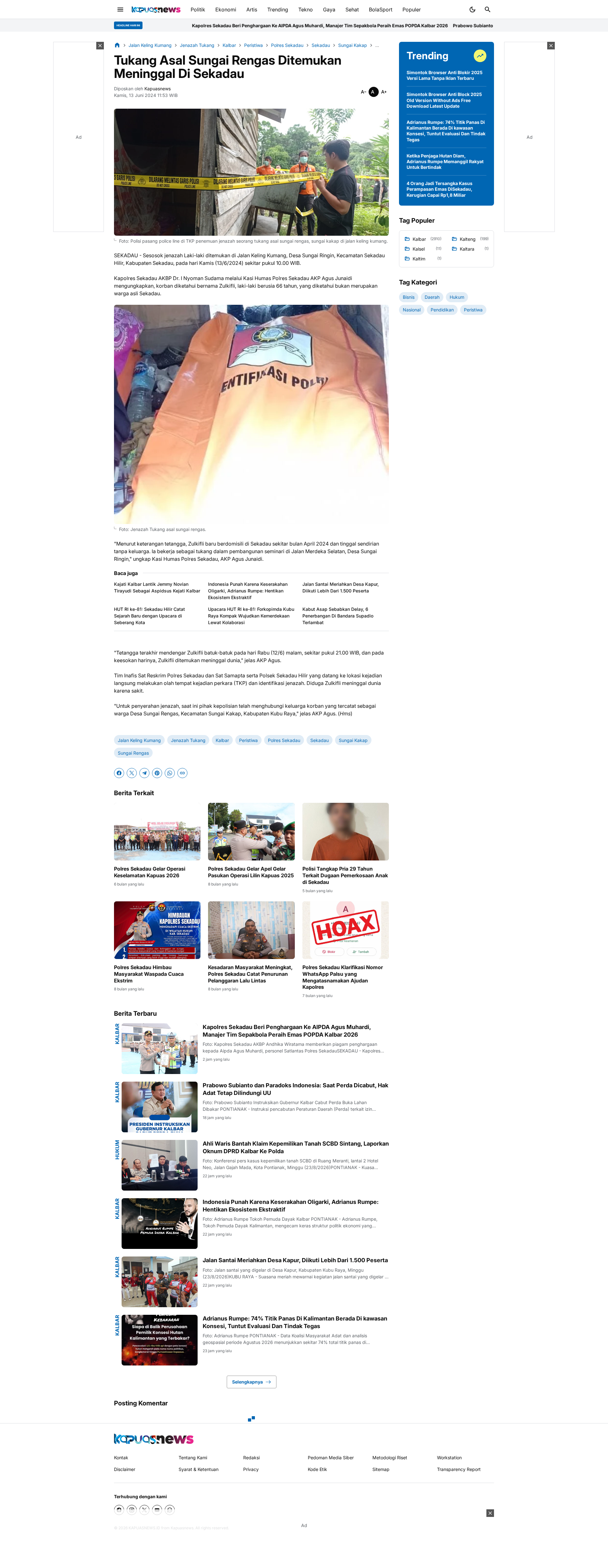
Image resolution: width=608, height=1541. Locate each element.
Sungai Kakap (353, 740)
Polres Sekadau (284, 740)
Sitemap (381, 1469)
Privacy (251, 1469)
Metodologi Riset (389, 1457)
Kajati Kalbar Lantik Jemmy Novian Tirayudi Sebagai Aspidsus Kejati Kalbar (157, 587)
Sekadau (319, 740)
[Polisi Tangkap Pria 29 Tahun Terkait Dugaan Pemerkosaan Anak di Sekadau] (345, 831)
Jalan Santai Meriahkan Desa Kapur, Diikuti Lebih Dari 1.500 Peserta (340, 587)
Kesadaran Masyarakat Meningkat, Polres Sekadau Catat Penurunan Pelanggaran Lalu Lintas (250, 974)
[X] (132, 773)
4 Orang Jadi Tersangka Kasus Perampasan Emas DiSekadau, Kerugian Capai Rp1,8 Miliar (439, 189)
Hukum (117, 1150)
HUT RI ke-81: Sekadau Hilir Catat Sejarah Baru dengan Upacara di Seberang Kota (149, 615)
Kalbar (222, 740)
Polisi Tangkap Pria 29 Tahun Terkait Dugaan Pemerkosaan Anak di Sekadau (345, 875)
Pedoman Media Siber (331, 1457)
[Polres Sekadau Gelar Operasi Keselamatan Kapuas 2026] (157, 831)
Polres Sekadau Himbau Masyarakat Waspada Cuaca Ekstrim (149, 974)
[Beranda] (117, 45)
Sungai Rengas (133, 753)
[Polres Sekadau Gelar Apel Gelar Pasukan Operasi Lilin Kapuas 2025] (251, 831)
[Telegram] (144, 773)
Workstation (449, 1457)
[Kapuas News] (156, 9)
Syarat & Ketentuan (198, 1469)
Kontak (121, 1457)
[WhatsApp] (170, 773)
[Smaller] (363, 92)
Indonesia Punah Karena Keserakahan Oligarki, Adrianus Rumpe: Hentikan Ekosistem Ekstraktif (248, 590)
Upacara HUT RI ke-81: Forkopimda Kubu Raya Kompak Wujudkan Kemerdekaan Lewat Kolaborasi (251, 615)
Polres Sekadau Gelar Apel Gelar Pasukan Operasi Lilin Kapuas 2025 (251, 872)
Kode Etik (317, 1469)
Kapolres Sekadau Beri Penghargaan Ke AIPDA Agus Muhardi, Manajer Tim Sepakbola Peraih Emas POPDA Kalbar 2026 (204, 25)
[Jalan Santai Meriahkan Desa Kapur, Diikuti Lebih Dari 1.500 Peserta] (160, 1281)
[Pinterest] (157, 773)
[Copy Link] (182, 773)
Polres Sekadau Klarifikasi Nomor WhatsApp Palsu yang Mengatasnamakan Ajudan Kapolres (342, 977)
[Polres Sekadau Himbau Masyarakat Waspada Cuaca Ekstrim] (157, 930)
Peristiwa (248, 740)
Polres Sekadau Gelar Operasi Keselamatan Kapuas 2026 (149, 872)
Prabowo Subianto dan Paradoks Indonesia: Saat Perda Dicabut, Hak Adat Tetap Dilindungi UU (438, 25)
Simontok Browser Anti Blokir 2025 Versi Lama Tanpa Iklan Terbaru (445, 75)
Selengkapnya (247, 1381)
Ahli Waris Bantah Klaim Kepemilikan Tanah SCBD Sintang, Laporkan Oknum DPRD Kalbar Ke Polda (296, 1147)
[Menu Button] (120, 9)
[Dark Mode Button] (472, 9)
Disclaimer (124, 1469)
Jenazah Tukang (188, 740)
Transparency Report (459, 1469)
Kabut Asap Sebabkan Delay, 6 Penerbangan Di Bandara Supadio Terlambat (337, 615)
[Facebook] (119, 773)
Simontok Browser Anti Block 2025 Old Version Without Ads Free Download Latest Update (444, 100)
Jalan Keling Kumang (139, 740)
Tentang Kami (193, 1457)
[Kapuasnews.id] (153, 1439)
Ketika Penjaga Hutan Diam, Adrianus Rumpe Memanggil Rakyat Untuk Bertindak (445, 161)
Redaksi (251, 1457)
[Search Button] (487, 9)
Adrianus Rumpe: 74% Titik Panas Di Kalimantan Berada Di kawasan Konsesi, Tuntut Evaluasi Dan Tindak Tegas (295, 1322)
